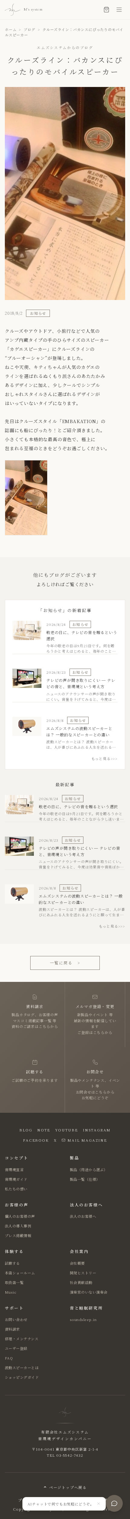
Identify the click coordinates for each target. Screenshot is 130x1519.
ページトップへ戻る (68, 1487)
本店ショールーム (20, 1272)
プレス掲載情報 (18, 1235)
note (43, 1129)
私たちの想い (16, 1188)
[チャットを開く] (114, 1503)
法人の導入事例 (18, 1225)
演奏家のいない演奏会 (89, 1292)
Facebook (36, 1140)
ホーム (10, 29)
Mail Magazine (87, 1140)
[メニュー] (119, 10)
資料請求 (12, 1329)
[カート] (106, 9)
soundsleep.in (83, 1319)
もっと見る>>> (104, 758)
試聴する (12, 1263)
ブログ (29, 29)
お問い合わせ (16, 1319)
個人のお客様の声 (20, 1216)
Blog (25, 1129)
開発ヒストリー (83, 1272)
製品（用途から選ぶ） (89, 1169)
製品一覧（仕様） (85, 1179)
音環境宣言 (14, 1169)
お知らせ (38, 313)
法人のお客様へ (83, 1216)
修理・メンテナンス (21, 1338)
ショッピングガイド (22, 1377)
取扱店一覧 (14, 1282)
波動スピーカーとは (22, 1367)
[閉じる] (98, 1504)
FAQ (9, 1357)
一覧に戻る (65, 963)
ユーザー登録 (16, 1348)
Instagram (97, 1129)
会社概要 (77, 1263)
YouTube (66, 1129)
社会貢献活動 (81, 1282)
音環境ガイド (16, 1179)
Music (10, 1292)
